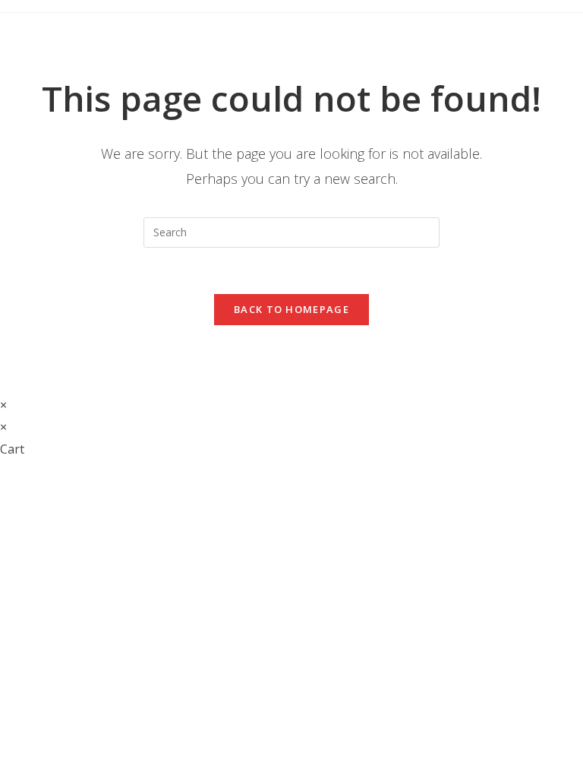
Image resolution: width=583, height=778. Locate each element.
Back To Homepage (291, 309)
